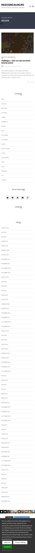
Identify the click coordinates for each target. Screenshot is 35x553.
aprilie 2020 (4, 434)
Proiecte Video (5, 148)
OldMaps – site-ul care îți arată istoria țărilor (15, 61)
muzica (3, 144)
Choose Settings (20, 542)
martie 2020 (4, 438)
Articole (4, 57)
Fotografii (4, 139)
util (14, 57)
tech (2, 162)
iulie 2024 (4, 335)
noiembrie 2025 (5, 263)
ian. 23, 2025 (18, 66)
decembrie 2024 (5, 313)
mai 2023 (3, 375)
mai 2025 (3, 290)
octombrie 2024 (6, 322)
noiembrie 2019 (5, 456)
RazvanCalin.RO (12, 5)
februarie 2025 (5, 304)
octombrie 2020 (6, 416)
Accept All (7, 547)
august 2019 (4, 470)
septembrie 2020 (5, 420)
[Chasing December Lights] (8, 511)
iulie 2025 (4, 281)
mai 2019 (3, 483)
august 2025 (5, 277)
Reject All (7, 542)
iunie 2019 (4, 479)
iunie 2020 (4, 425)
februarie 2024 (5, 353)
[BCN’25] (22, 511)
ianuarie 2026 (5, 254)
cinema (3, 117)
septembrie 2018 (5, 501)
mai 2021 (3, 389)
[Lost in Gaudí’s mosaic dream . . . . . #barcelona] (33, 511)
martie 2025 (4, 299)
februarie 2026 (5, 250)
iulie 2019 (3, 474)
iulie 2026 (4, 232)
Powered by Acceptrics (6, 550)
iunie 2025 (4, 286)
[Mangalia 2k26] (1, 511)
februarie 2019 (5, 496)
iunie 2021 (3, 384)
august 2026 (5, 228)
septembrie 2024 (5, 326)
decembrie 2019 (5, 452)
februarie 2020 (5, 443)
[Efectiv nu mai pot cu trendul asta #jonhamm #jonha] (15, 511)
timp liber (10, 57)
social (3, 153)
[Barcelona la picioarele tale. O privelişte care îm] (30, 511)
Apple (2, 99)
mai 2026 (3, 237)
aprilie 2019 (4, 487)
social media (5, 157)
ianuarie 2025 (5, 308)
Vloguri (3, 180)
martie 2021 (4, 398)
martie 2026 (4, 246)
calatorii (4, 113)
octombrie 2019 (5, 461)
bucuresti (4, 108)
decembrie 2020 (5, 407)
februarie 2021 (5, 402)
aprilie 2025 (4, 295)
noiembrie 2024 (5, 317)
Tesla (2, 166)
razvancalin (8, 66)
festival (3, 126)
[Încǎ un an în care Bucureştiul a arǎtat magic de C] (12, 511)
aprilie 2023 (4, 380)
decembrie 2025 (5, 259)
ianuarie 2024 (5, 358)
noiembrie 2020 (5, 411)
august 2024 (5, 331)
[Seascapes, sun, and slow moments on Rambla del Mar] (26, 511)
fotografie (4, 135)
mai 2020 (3, 429)
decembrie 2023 (5, 362)
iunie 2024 (4, 340)
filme (2, 130)
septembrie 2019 (5, 465)
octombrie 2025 (6, 268)
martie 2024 (4, 349)
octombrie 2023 (6, 371)
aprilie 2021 (4, 393)
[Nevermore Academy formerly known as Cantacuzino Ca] (19, 511)
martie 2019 (4, 492)
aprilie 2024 (4, 344)
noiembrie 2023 (5, 367)
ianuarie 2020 (5, 447)
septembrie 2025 (5, 272)
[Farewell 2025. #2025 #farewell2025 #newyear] (5, 511)
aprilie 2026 (4, 241)
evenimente (4, 122)
